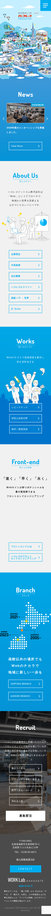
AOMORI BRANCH (20, 696)
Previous (4, 118)
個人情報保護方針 (25, 859)
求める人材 (17, 801)
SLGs (17, 309)
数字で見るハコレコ (22, 790)
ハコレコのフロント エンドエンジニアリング (23, 557)
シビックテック (20, 407)
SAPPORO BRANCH (21, 684)
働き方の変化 (18, 768)
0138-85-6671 (29, 852)
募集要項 (25, 815)
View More (17, 146)
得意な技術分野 (20, 418)
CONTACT (25, 869)
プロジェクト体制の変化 (24, 779)
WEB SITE (24, 886)
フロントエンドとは (21, 546)
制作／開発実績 (20, 429)
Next (46, 118)
